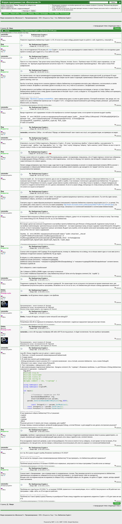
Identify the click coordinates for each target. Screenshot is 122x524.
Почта (51, 13)
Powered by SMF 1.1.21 (51, 522)
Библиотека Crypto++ (64, 18)
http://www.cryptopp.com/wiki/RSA (41, 99)
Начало (6, 13)
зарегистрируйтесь (7, 7)
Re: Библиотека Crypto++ (38, 44)
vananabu (4, 34)
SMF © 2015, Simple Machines (69, 522)
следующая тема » (114, 26)
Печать (117, 28)
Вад (51, 18)
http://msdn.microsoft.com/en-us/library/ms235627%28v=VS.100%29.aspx (89, 204)
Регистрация (64, 13)
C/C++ (41, 18)
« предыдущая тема (100, 26)
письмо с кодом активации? (20, 8)
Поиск (37, 13)
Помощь (31, 13)
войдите (30, 5)
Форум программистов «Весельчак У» (12, 18)
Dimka (3, 290)
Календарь (44, 13)
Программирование (31, 18)
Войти (57, 13)
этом (50, 50)
